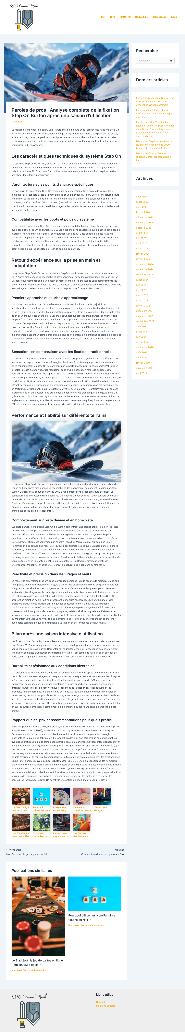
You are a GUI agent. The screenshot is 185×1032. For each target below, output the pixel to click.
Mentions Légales (105, 1005)
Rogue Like (141, 16)
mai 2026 (141, 207)
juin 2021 (141, 336)
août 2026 (142, 196)
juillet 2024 (142, 279)
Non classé (17, 970)
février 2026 (143, 212)
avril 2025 (141, 243)
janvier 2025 (143, 258)
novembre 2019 (144, 368)
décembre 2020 (145, 347)
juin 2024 (141, 284)
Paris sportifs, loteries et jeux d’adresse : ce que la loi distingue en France (154, 113)
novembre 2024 (145, 269)
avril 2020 (141, 357)
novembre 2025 (145, 222)
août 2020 (142, 352)
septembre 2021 (145, 321)
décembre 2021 (144, 310)
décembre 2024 (145, 264)
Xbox (174, 16)
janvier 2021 (142, 342)
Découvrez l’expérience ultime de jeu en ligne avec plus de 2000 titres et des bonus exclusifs (154, 145)
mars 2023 (142, 295)
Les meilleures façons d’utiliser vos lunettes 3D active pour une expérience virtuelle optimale (155, 101)
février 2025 (143, 253)
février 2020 (143, 362)
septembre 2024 (145, 274)
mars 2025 (142, 248)
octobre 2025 (143, 227)
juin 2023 (141, 290)
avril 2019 (141, 373)
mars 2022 (142, 300)
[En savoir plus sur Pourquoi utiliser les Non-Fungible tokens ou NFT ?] (95, 893)
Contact (100, 1002)
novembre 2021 (144, 316)
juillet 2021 (142, 331)
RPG (112, 16)
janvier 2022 (143, 305)
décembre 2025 (145, 217)
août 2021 (141, 326)
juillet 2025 (142, 232)
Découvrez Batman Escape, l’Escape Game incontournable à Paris (153, 157)
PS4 (103, 16)
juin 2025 (141, 238)
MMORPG (125, 16)
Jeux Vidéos (159, 16)
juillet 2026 (142, 201)
